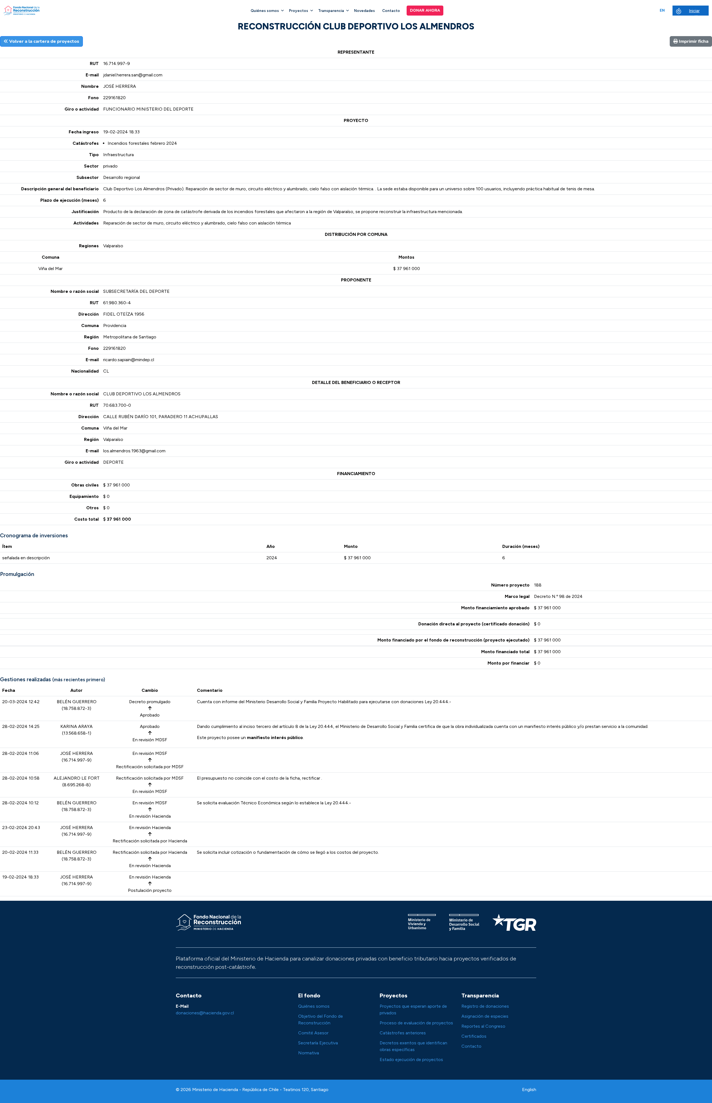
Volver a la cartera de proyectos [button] (43, 41)
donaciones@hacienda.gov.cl (205, 1012)
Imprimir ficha (693, 41)
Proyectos (298, 10)
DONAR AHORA (425, 10)
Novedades (364, 10)
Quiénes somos (265, 10)
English (529, 1089)
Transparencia (331, 10)
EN (662, 10)
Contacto (391, 10)
